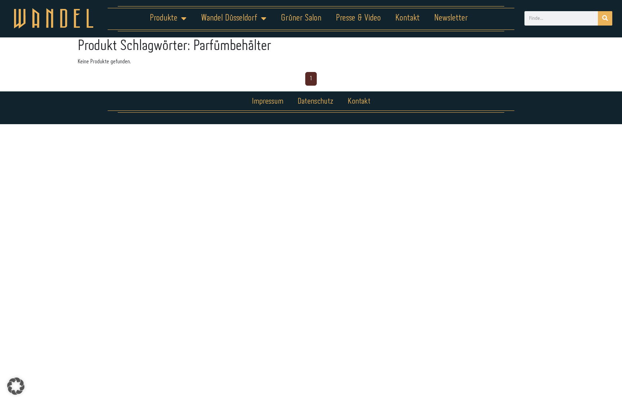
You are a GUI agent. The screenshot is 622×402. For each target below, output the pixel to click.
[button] (16, 386)
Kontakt (407, 18)
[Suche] (605, 18)
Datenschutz (315, 101)
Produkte (163, 18)
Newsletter (451, 18)
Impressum (267, 101)
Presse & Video (358, 18)
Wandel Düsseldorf (229, 18)
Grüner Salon (301, 18)
